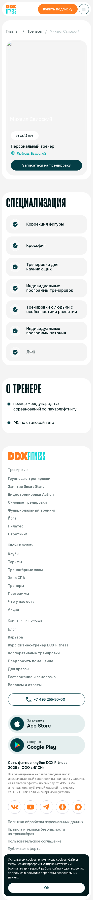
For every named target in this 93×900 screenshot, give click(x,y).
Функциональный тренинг (32, 510)
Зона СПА (16, 578)
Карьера (15, 637)
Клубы (13, 554)
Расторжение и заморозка (32, 677)
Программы (18, 593)
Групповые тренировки (29, 478)
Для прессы (18, 669)
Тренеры (16, 585)
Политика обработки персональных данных (45, 822)
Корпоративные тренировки (34, 653)
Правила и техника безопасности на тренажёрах (36, 831)
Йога (12, 518)
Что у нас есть (21, 601)
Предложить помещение (30, 661)
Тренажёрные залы (25, 570)
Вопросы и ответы (25, 685)
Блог (12, 629)
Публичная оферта (24, 848)
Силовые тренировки (27, 502)
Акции (13, 609)
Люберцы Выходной (31, 154)
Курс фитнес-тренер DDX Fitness (38, 645)
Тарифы (15, 562)
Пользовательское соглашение (35, 841)
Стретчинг (18, 534)
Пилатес (15, 526)
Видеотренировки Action (31, 494)
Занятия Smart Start (26, 486)
